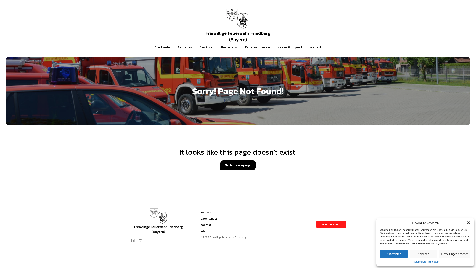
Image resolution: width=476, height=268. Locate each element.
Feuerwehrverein (257, 47)
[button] (468, 223)
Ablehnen (423, 254)
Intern (204, 231)
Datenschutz (419, 262)
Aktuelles (184, 47)
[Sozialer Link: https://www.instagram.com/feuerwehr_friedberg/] (142, 240)
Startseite (162, 47)
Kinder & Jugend (289, 47)
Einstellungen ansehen (454, 254)
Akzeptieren (394, 254)
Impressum (433, 262)
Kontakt (315, 47)
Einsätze (205, 47)
